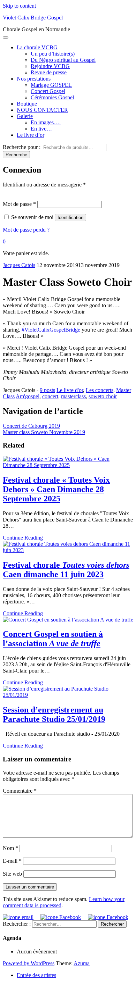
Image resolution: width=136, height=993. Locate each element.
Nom (10, 848)
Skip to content (19, 6)
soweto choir (103, 396)
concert (50, 396)
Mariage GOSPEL (51, 85)
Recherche (16, 154)
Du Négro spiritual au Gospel (63, 60)
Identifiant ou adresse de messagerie (44, 184)
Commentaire (20, 791)
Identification (70, 217)
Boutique (27, 104)
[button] (4, 241)
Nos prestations (34, 79)
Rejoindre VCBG (50, 66)
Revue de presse (49, 72)
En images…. (46, 122)
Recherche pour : (21, 147)
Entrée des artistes (36, 975)
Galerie (25, 116)
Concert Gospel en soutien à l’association (53, 638)
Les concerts (99, 390)
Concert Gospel (48, 91)
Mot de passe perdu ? (26, 230)
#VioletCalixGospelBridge (51, 330)
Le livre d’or (30, 135)
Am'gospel (27, 396)
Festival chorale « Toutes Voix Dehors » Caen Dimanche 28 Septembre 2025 (56, 489)
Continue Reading (23, 538)
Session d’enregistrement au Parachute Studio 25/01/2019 (54, 714)
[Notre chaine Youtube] (107, 917)
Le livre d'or (69, 390)
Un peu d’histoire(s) (53, 54)
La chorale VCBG (37, 47)
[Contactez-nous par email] (18, 917)
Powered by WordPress (28, 963)
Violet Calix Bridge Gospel (33, 17)
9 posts (47, 390)
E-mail (12, 861)
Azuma (82, 963)
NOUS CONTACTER (42, 110)
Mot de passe (19, 204)
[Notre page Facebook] (60, 917)
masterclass (73, 396)
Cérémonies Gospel (52, 97)
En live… (41, 129)
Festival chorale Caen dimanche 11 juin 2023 (66, 569)
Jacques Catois (19, 265)
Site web (12, 874)
